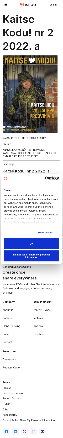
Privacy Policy (12, 222)
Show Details (45, 232)
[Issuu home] (28, 4)
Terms (6, 382)
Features (38, 318)
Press (6, 334)
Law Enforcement (13, 393)
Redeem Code (11, 367)
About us (8, 310)
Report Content (12, 398)
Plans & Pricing (11, 326)
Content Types (42, 310)
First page (8, 164)
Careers (7, 318)
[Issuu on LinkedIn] (15, 431)
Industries (38, 334)
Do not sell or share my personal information (31, 256)
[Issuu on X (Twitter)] (24, 431)
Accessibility (10, 414)
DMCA (6, 404)
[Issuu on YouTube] (43, 431)
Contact (7, 342)
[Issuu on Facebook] (6, 431)
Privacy (7, 387)
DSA (5, 409)
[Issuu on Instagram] (33, 431)
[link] (53, 4)
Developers (9, 359)
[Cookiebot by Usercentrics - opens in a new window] (45, 179)
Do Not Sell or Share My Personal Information (29, 420)
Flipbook (38, 326)
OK (31, 243)
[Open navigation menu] (6, 4)
